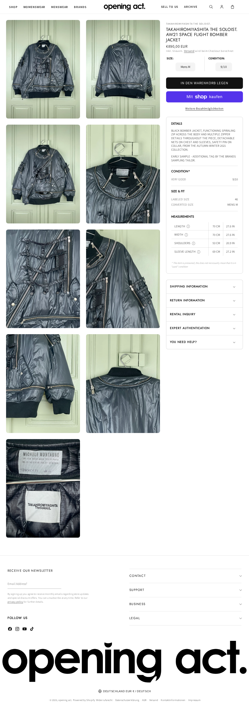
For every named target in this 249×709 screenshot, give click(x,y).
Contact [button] (137, 575)
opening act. (65, 700)
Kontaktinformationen (173, 700)
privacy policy (15, 601)
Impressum (194, 700)
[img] (188, 226)
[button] (13, 7)
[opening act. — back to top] (124, 662)
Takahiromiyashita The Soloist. (188, 23)
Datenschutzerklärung (127, 700)
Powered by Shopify (84, 700)
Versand (189, 51)
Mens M (185, 67)
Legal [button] (134, 618)
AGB (144, 700)
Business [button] (137, 604)
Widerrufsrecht (104, 700)
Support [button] (136, 590)
